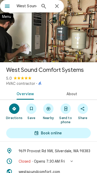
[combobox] (26, 6)
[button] (48, 161)
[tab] (24, 93)
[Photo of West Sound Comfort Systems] (48, 31)
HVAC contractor (20, 83)
